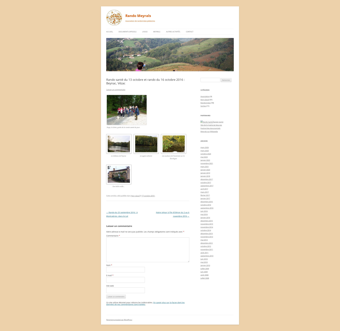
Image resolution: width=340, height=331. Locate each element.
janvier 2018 (205, 176)
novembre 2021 (207, 163)
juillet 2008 (205, 278)
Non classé (135, 196)
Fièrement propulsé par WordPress (119, 320)
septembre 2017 (207, 185)
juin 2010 (204, 259)
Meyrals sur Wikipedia (209, 131)
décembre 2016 (207, 201)
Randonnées (206, 103)
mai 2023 (204, 157)
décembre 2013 (207, 233)
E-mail (109, 275)
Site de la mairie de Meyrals (211, 125)
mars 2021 (205, 166)
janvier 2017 (205, 198)
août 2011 (204, 252)
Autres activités (173, 32)
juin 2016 (204, 211)
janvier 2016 (205, 217)
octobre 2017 (206, 182)
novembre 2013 (207, 236)
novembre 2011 (207, 249)
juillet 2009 (205, 268)
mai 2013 (204, 240)
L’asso (144, 32)
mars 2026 (205, 147)
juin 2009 (204, 272)
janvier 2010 (205, 265)
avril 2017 (204, 189)
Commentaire (113, 235)
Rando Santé (218, 122)
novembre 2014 (207, 227)
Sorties (203, 106)
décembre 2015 (207, 221)
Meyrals (156, 32)
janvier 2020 (205, 170)
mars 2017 (205, 192)
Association (205, 96)
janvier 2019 (205, 173)
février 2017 (205, 195)
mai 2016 (204, 214)
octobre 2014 (206, 230)
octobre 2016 (206, 205)
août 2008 (204, 275)
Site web (110, 286)
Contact (189, 32)
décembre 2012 (207, 243)
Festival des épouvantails (210, 128)
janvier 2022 (205, 160)
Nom (109, 265)
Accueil (109, 32)
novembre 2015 (207, 224)
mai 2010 (204, 262)
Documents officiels (127, 32)
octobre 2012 (206, 246)
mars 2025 (205, 150)
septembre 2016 (207, 208)
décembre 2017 (207, 179)
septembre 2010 (207, 256)
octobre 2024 (206, 154)
